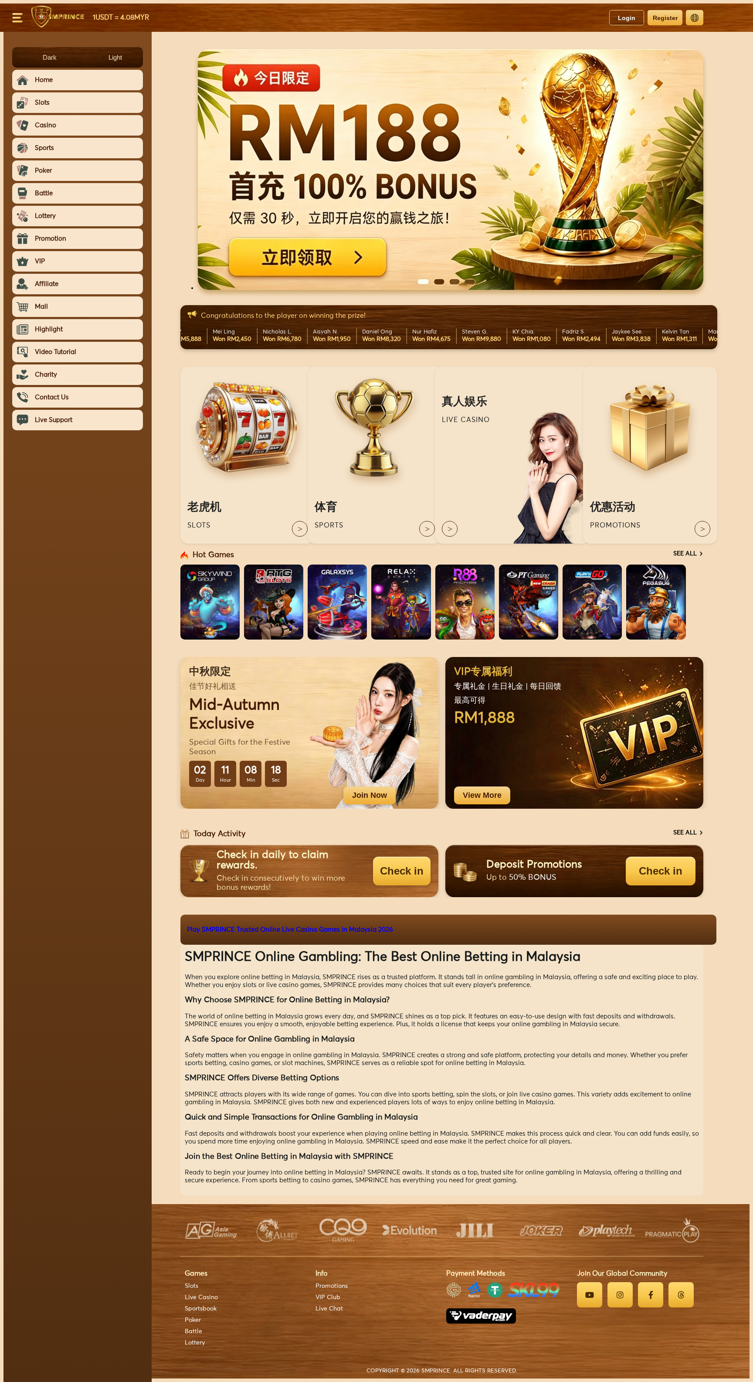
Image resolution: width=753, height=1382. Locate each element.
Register (665, 17)
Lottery (195, 1343)
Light (115, 57)
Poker (193, 1320)
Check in (402, 871)
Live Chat (329, 1309)
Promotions (331, 1286)
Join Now (369, 795)
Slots (191, 1286)
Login (626, 17)
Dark (50, 57)
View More (482, 795)
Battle (193, 1331)
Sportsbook (201, 1309)
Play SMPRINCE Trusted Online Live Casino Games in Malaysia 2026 (290, 929)
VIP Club (327, 1297)
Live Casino (201, 1297)
